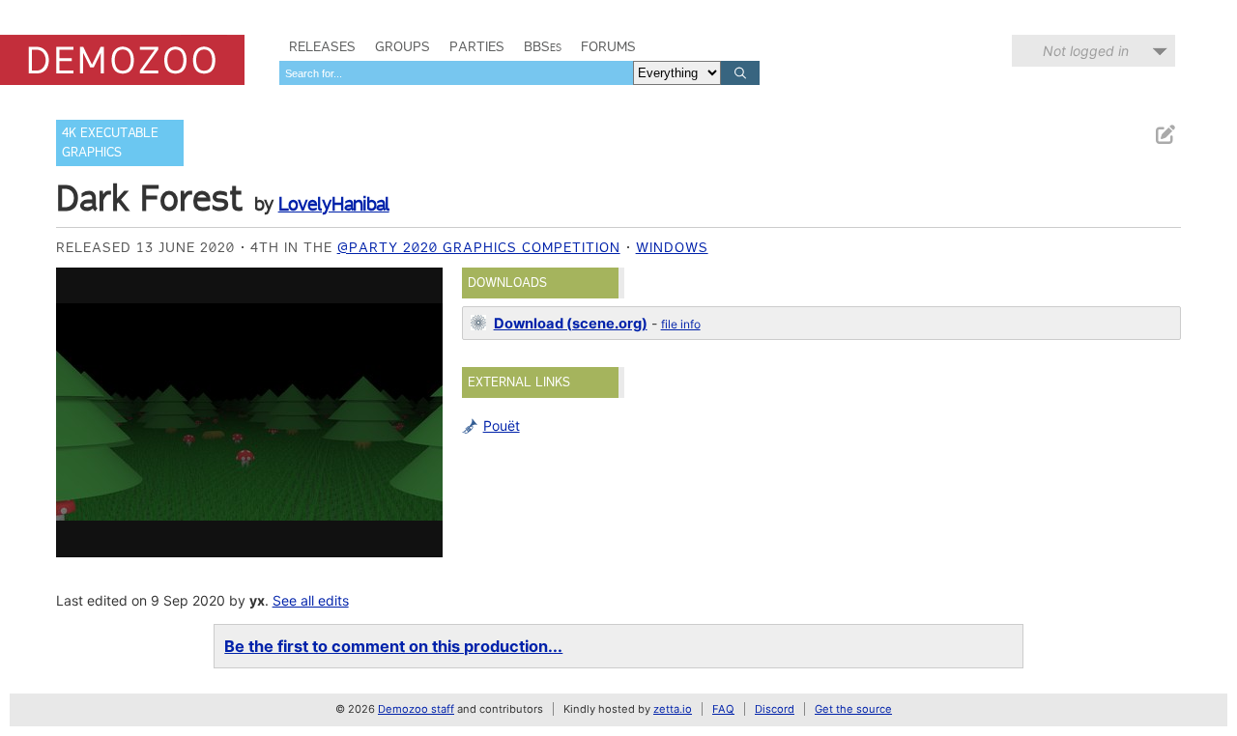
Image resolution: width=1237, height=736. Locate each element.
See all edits (311, 600)
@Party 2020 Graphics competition (478, 247)
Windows (672, 247)
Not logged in (1086, 50)
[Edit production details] (1164, 135)
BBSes (542, 46)
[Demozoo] (122, 60)
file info (681, 324)
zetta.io (672, 709)
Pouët (501, 425)
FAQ (723, 709)
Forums (608, 46)
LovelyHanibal (333, 203)
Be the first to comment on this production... (393, 646)
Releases (322, 46)
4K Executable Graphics (110, 142)
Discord (774, 709)
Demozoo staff (416, 709)
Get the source (853, 709)
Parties (476, 46)
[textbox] (456, 73)
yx (257, 600)
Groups (402, 46)
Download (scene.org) (570, 323)
